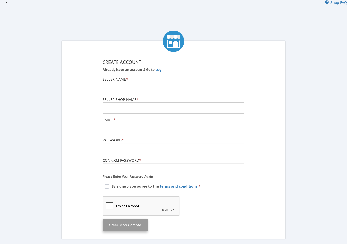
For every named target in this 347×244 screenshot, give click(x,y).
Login (160, 69)
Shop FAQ (337, 2)
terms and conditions (179, 186)
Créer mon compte (125, 224)
